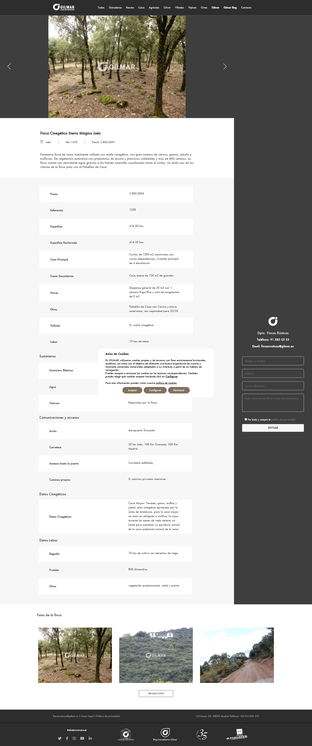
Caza (141, 7)
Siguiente (185, 123)
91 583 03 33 (279, 339)
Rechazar (179, 390)
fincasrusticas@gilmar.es (277, 346)
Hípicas (192, 7)
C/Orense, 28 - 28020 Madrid (212, 716)
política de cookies (166, 383)
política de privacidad (283, 419)
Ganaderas (115, 7)
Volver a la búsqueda (56, 123)
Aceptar (132, 390)
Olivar (167, 7)
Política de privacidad (108, 716)
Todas (101, 7)
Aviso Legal (87, 716)
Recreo (130, 7)
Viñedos (179, 7)
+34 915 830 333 (249, 716)
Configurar (172, 376)
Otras (204, 7)
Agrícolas (154, 7)
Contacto (246, 7)
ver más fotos (156, 693)
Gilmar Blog (230, 7)
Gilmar (215, 7)
